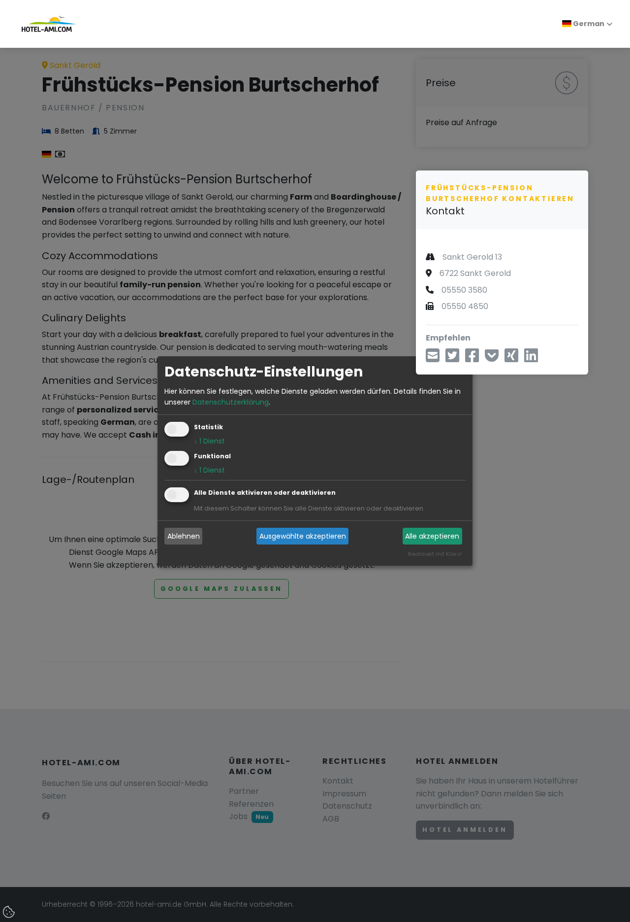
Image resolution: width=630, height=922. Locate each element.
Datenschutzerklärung (230, 402)
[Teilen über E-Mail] (433, 358)
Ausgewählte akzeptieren (302, 536)
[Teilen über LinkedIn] (531, 358)
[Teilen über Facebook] (472, 358)
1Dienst (209, 441)
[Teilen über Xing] (511, 358)
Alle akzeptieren (432, 536)
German (587, 24)
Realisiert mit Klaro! (435, 554)
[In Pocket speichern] (492, 358)
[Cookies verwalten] (10, 912)
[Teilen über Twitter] (452, 358)
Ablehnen (183, 536)
